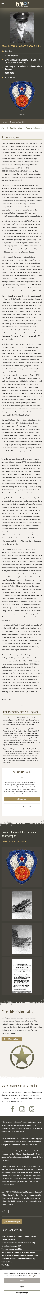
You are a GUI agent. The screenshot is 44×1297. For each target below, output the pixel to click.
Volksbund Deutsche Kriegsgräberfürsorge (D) (18, 1258)
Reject (22, 1287)
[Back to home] (22, 4)
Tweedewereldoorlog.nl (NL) (12, 1249)
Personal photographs (34, 128)
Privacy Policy (33, 1276)
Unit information (16, 128)
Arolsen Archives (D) (9, 1239)
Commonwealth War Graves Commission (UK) (18, 1243)
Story (3, 128)
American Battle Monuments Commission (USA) (19, 1236)
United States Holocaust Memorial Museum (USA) (20, 1255)
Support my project (13, 1222)
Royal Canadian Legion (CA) (11, 1246)
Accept (22, 1280)
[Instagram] (3, 1211)
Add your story (22, 799)
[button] (3, 4)
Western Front (7, 1262)
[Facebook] (8, 1211)
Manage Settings (22, 1293)
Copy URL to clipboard (11, 1039)
